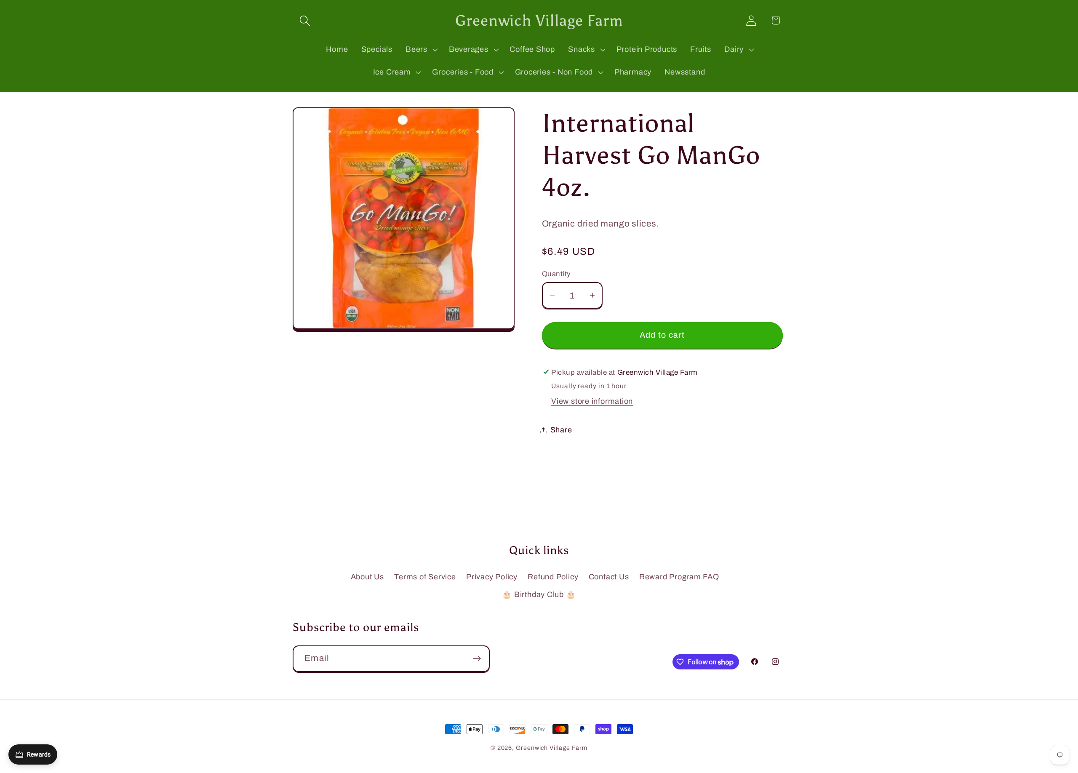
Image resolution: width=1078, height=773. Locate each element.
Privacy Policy (492, 577)
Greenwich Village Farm (551, 747)
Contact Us (609, 577)
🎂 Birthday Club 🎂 (539, 594)
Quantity (556, 274)
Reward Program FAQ (679, 577)
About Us (367, 577)
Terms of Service (425, 577)
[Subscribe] (477, 658)
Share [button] (561, 430)
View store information (592, 401)
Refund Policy (553, 577)
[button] (305, 20)
